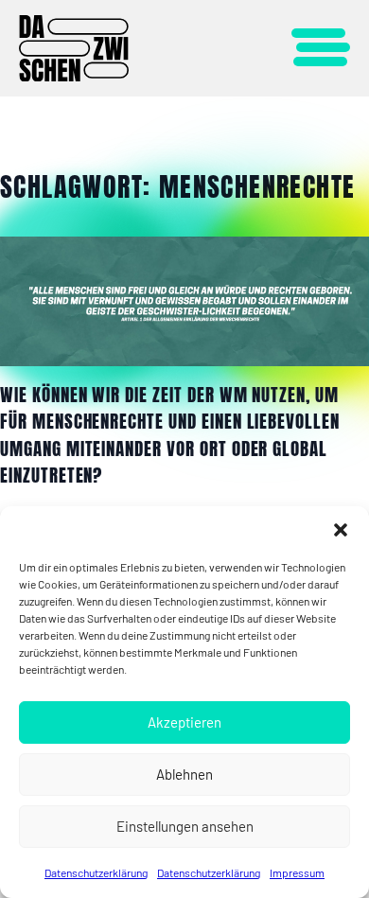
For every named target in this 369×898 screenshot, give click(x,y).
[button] (340, 529)
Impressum (297, 872)
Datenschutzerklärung (96, 872)
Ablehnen (184, 774)
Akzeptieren (184, 722)
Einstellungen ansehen (185, 826)
